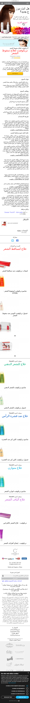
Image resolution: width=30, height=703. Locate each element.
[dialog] (15, 687)
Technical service (15, 635)
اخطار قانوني (15, 633)
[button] (15, 700)
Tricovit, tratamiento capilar (19, 652)
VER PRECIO (15, 73)
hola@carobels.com (15, 564)
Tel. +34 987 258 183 (15, 562)
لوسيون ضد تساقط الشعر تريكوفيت (19, 179)
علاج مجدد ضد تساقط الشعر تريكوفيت (18, 164)
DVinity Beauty (9, 645)
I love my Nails (9, 665)
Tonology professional (20, 645)
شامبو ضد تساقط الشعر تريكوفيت (19, 130)
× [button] (28, 672)
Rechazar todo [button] (8, 697)
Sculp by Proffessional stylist (9, 652)
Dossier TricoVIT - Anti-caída (14, 212)
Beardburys (10, 658)
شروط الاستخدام (15, 629)
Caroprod (19, 658)
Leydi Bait (19, 665)
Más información (12, 682)
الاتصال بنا (15, 627)
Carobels (15, 1)
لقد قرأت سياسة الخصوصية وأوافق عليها (12, 581)
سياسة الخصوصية (15, 631)
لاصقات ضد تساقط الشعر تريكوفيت (19, 186)
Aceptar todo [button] (22, 697)
